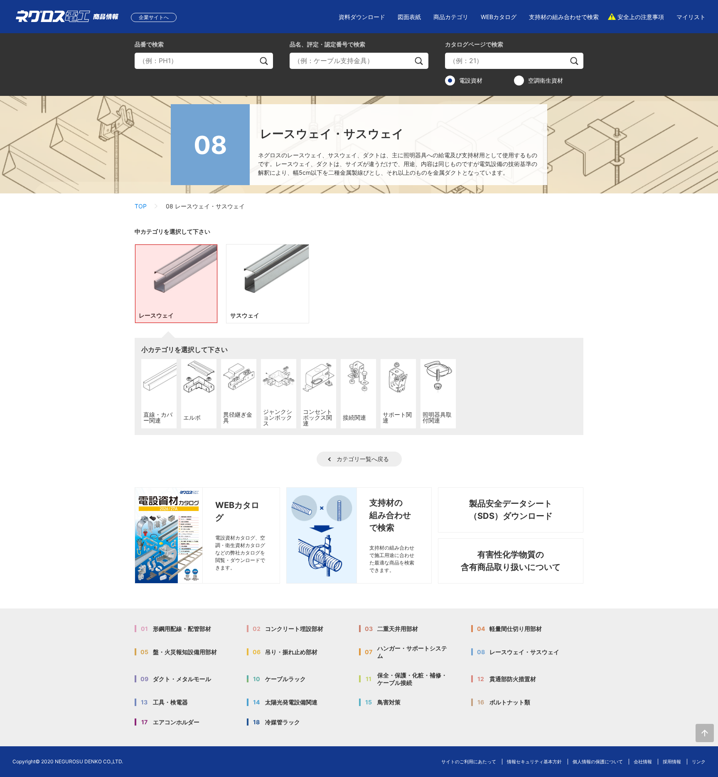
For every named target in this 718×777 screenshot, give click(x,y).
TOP (141, 206)
